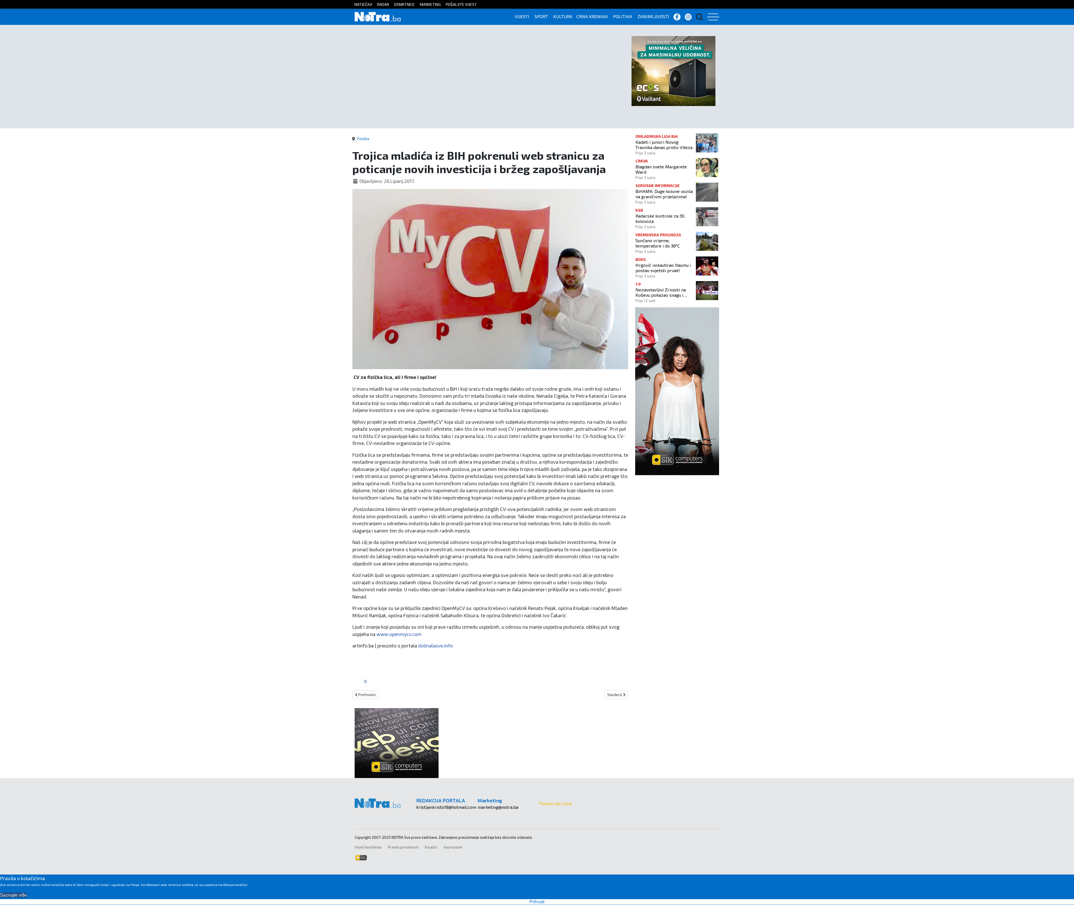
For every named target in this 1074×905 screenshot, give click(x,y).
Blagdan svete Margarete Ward (661, 169)
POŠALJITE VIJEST (461, 4)
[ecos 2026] (673, 70)
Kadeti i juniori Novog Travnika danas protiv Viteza (664, 144)
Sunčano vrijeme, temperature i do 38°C (657, 243)
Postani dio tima (555, 803)
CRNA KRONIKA (592, 16)
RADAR (383, 4)
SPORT (541, 16)
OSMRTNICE (404, 4)
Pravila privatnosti (403, 847)
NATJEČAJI (363, 4)
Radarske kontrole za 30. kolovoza (660, 218)
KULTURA (562, 16)
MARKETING (430, 4)
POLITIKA (622, 16)
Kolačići (431, 847)
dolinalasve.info (435, 645)
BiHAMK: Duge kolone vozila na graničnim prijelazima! (664, 193)
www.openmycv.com (398, 634)
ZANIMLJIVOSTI (653, 16)
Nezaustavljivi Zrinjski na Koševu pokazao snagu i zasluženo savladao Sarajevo (664, 292)
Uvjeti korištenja (368, 847)
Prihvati (537, 901)
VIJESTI (522, 16)
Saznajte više (13, 895)
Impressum (453, 847)
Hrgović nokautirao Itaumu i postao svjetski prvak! (663, 267)
